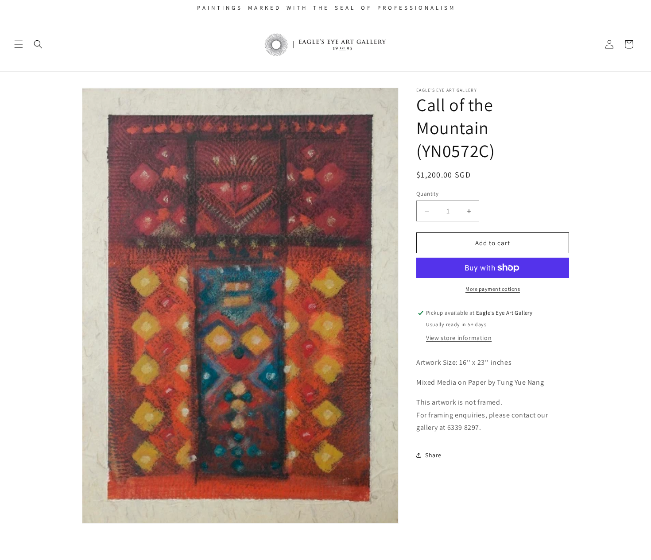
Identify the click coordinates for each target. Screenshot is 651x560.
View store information (459, 338)
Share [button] (433, 455)
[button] (18, 44)
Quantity (427, 193)
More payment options (492, 289)
